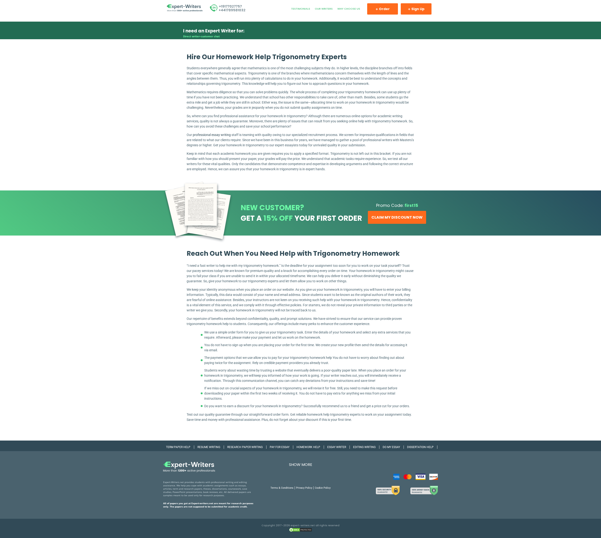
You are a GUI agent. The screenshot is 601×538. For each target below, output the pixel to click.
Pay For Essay (279, 447)
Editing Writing (364, 447)
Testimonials (300, 9)
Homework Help (308, 447)
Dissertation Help (420, 447)
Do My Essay (391, 447)
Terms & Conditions (281, 487)
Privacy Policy (304, 487)
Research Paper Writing (245, 447)
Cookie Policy (323, 487)
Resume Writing (208, 447)
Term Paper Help (178, 447)
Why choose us (348, 9)
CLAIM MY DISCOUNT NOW (397, 217)
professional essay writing (212, 135)
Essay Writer (336, 447)
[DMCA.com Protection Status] (300, 531)
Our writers (324, 9)
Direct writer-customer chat (201, 36)
